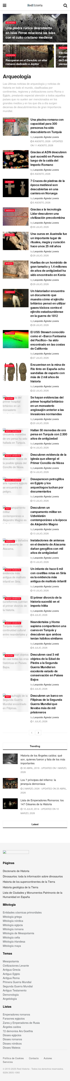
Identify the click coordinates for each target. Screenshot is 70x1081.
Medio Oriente (13, 431)
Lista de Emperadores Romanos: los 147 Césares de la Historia (42, 802)
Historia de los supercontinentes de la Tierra (29, 881)
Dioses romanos (12, 1039)
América (10, 210)
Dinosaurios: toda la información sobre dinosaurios (33, 876)
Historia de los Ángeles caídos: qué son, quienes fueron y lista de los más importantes (43, 759)
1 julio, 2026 (39, 721)
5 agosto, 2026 (41, 173)
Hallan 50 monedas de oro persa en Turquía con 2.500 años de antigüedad (48, 434)
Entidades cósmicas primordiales (22, 912)
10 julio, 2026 (40, 561)
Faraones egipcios (14, 1018)
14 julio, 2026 (40, 447)
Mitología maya (12, 946)
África (9, 263)
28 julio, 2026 (40, 325)
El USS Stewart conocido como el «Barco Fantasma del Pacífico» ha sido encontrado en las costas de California (48, 340)
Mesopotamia (11, 961)
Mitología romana (13, 929)
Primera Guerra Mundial (17, 982)
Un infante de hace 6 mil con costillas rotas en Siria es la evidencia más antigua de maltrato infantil (48, 575)
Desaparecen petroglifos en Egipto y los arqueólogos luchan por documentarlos (47, 485)
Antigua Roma (11, 978)
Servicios (8, 1062)
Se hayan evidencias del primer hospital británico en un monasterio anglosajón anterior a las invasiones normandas (47, 405)
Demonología (11, 994)
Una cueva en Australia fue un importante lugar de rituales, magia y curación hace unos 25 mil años (48, 240)
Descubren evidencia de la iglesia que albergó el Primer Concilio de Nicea (48, 458)
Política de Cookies (13, 1058)
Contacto (34, 1058)
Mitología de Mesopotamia (18, 933)
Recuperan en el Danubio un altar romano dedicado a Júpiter (26, 62)
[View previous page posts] (32, 732)
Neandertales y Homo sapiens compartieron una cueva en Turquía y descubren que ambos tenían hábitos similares (48, 630)
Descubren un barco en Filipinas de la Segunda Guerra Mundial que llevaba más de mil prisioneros (46, 703)
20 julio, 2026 (40, 423)
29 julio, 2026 (40, 255)
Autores (48, 1058)
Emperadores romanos (16, 1014)
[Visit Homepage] (34, 5)
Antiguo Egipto (11, 974)
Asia (8, 509)
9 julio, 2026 (39, 614)
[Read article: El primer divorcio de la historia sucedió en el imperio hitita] (16, 604)
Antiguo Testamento (15, 990)
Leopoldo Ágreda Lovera (46, 136)
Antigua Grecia (11, 969)
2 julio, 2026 (39, 688)
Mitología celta (11, 937)
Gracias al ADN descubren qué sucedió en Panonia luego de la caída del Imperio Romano (48, 158)
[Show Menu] (4, 5)
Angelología (10, 998)
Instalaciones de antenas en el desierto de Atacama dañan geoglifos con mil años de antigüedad (48, 546)
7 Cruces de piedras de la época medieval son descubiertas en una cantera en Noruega (47, 187)
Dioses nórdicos (12, 1043)
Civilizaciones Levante (16, 965)
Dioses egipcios (12, 1035)
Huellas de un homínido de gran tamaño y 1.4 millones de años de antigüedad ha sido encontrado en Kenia (48, 268)
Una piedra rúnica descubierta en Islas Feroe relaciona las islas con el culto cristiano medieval (30, 33)
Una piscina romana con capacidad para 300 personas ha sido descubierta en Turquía (47, 125)
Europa (11, 22)
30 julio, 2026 (40, 226)
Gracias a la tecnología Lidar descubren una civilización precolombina (47, 213)
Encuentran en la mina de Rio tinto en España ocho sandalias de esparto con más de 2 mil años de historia (47, 372)
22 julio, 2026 (40, 390)
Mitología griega (12, 916)
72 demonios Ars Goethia (18, 1031)
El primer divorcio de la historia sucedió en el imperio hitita (45, 601)
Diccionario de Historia (16, 871)
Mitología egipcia (13, 925)
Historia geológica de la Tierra (20, 887)
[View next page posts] (38, 732)
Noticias (10, 121)
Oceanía (10, 235)
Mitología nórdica (13, 921)
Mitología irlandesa (14, 941)
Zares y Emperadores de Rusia (21, 1023)
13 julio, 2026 (40, 500)
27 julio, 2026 (40, 357)
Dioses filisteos (11, 1047)
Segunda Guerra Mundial (18, 986)
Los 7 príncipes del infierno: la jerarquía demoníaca (38, 782)
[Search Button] (65, 5)
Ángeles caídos (12, 1027)
